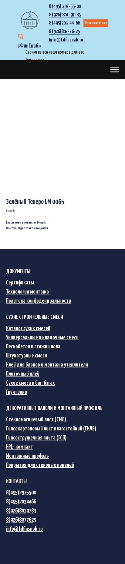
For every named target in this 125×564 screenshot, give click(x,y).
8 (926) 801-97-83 (65, 15)
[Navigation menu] (114, 70)
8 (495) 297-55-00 (65, 6)
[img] (30, 20)
